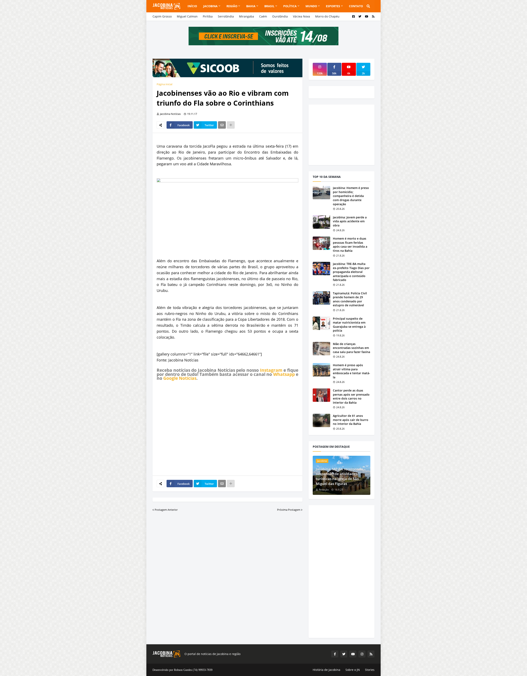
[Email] (222, 125)
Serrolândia (226, 16)
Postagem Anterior (166, 510)
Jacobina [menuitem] (210, 6)
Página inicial (164, 84)
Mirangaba (246, 16)
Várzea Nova (301, 16)
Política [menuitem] (290, 6)
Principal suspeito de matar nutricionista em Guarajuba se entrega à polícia (349, 325)
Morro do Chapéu (327, 16)
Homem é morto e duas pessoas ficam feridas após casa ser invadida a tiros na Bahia (350, 245)
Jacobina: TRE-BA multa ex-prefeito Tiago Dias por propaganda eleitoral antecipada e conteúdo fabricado (351, 272)
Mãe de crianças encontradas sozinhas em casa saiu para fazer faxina (351, 348)
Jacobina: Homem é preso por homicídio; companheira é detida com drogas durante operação (351, 196)
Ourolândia (280, 16)
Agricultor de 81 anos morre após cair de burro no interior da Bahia (350, 420)
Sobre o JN (352, 670)
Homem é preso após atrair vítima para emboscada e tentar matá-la (351, 371)
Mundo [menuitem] (311, 6)
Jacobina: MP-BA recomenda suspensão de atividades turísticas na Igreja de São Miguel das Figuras (339, 476)
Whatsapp (284, 374)
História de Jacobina (326, 670)
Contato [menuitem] (356, 6)
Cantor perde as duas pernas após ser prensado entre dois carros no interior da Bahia (351, 396)
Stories (369, 670)
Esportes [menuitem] (333, 6)
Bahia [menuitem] (250, 6)
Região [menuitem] (231, 6)
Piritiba (208, 16)
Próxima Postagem (288, 510)
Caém (263, 16)
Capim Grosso (162, 16)
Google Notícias (179, 378)
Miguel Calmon (187, 16)
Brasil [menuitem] (269, 6)
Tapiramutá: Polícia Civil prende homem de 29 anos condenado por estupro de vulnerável (350, 299)
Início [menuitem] (192, 6)
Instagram (271, 370)
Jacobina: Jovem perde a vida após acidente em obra (350, 221)
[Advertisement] (227, 428)
